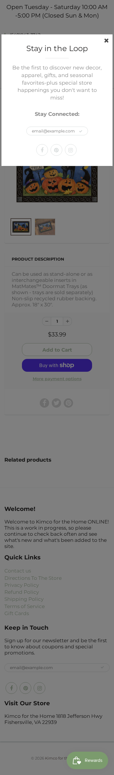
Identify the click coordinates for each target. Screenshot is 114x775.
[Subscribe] (81, 131)
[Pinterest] (56, 150)
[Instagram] (71, 150)
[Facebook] (42, 150)
